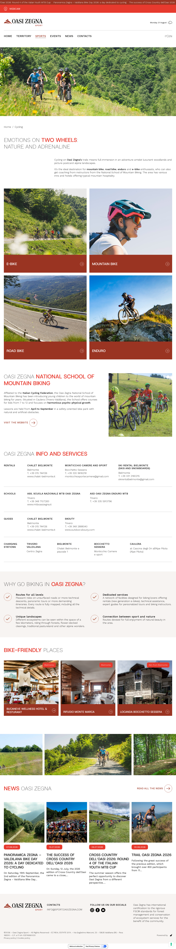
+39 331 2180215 (130, 476)
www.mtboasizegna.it (39, 504)
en (170, 36)
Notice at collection (76, 946)
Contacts (84, 36)
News (69, 36)
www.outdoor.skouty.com (80, 529)
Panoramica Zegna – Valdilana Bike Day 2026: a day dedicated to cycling (63, 2)
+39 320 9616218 (77, 473)
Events (55, 36)
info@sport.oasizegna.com (64, 909)
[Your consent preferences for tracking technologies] (171, 944)
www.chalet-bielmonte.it (41, 476)
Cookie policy (24, 938)
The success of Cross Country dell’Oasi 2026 (125, 2)
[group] (31, 688)
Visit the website (16, 422)
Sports (40, 36)
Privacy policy (10, 938)
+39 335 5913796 (102, 501)
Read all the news (150, 788)
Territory (23, 36)
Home (8, 36)
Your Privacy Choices (93, 946)
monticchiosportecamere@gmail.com (87, 476)
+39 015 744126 (38, 526)
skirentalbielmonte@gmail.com (136, 479)
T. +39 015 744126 (37, 473)
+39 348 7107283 (39, 501)
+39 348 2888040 (77, 526)
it (166, 36)
